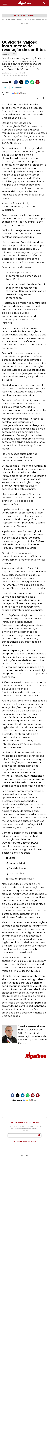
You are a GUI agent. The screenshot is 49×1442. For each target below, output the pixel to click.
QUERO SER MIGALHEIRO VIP (24, 1141)
